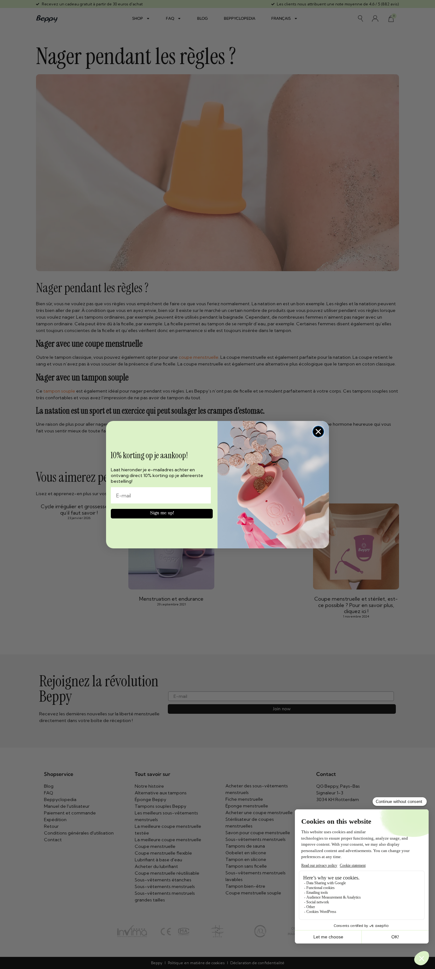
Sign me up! (162, 513)
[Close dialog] (318, 431)
